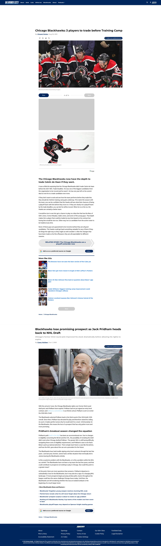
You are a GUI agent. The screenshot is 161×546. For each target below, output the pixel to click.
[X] (147, 2)
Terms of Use (81, 534)
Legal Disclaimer (117, 534)
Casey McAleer (42, 342)
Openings (64, 530)
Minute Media (29, 541)
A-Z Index (64, 537)
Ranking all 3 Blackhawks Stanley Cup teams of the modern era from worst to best (66, 500)
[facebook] (150, 2)
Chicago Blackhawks (50, 314)
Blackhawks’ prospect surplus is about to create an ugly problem (63, 496)
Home (40, 314)
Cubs (32, 2)
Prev (43, 95)
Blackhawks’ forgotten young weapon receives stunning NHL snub (63, 491)
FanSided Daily (117, 530)
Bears (22, 2)
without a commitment (55, 411)
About (54, 2)
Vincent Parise (42, 34)
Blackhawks (47, 2)
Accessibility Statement (46, 537)
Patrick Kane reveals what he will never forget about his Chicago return (65, 494)
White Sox (38, 2)
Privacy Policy (65, 534)
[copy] (49, 38)
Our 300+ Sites (100, 530)
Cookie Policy (99, 534)
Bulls (27, 2)
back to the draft (54, 435)
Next (89, 95)
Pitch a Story (42, 534)
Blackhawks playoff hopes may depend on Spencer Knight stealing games (66, 504)
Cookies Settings (82, 537)
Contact (79, 530)
